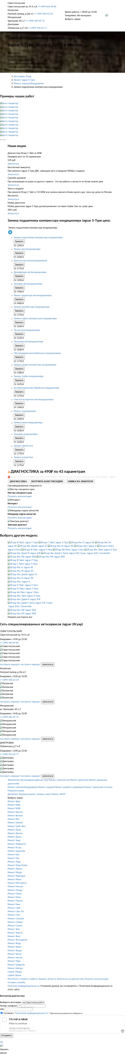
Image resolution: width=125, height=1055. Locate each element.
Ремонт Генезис (15, 823)
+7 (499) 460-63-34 (43, 14)
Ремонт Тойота (15, 933)
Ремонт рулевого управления (69, 787)
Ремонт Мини (14, 880)
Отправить (6, 1036)
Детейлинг (13, 794)
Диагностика (41, 780)
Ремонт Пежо (14, 897)
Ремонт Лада (14, 862)
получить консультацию (47, 481)
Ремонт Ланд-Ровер (17, 865)
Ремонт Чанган (15, 958)
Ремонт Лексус (15, 869)
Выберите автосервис (10, 1002)
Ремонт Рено (14, 904)
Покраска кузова (16, 791)
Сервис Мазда (15, 972)
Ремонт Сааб (14, 908)
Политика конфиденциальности (23, 986)
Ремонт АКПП (58, 794)
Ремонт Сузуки (15, 926)
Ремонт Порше (15, 901)
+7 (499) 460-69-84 (47, 7)
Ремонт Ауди (14, 801)
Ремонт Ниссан (15, 887)
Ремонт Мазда (15, 872)
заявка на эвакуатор (80, 481)
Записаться (13, 164)
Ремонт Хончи (14, 954)
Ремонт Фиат (14, 936)
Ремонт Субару (15, 922)
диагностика (18, 481)
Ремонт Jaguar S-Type (24, 80)
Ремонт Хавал (14, 947)
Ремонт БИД (14, 805)
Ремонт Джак (14, 830)
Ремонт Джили (15, 833)
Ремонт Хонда (15, 951)
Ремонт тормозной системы (98, 787)
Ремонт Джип (14, 837)
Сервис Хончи (14, 975)
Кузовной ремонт (27, 794)
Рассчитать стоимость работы (23, 979)
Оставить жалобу (16, 982)
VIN (2, 1009)
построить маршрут (10, 665)
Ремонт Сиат (14, 915)
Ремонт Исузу (14, 848)
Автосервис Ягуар (22, 76)
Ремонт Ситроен (16, 919)
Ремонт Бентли (15, 812)
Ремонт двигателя (79, 780)
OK (1, 1042)
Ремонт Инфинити (17, 844)
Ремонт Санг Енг (16, 911)
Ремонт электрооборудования (29, 84)
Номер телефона (8, 1006)
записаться (47, 665)
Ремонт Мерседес (16, 876)
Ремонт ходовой (46, 787)
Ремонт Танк (14, 929)
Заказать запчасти (47, 979)
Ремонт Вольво (15, 816)
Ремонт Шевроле (16, 965)
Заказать (19, 242)
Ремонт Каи (13, 855)
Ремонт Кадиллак (16, 851)
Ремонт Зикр (14, 840)
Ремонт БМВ (14, 808)
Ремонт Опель (15, 894)
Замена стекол (44, 794)
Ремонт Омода (15, 890)
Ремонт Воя (13, 819)
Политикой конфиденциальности (31, 1013)
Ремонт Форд (14, 943)
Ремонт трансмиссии (59, 780)
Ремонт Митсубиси (17, 883)
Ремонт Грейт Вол (16, 826)
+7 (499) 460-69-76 (35, 21)
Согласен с (26, 1013)
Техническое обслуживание (21, 780)
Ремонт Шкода (15, 968)
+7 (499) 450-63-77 (37, 28)
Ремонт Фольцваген (17, 940)
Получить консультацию (20, 496)
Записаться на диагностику (70, 979)
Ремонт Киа (13, 858)
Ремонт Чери (14, 961)
